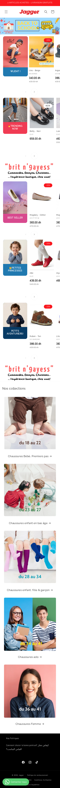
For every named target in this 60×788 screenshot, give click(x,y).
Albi (31, 273)
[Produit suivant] (34, 91)
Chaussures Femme (28, 723)
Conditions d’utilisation (43, 780)
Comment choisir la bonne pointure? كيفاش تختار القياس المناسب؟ (27, 747)
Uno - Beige (34, 70)
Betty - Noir (35, 131)
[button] (6, 11)
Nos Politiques (12, 738)
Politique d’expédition (31, 785)
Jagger (21, 775)
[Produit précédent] (25, 91)
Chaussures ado (28, 656)
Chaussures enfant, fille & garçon (28, 590)
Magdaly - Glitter (38, 215)
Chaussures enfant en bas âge (28, 523)
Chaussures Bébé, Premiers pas (28, 456)
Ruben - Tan (35, 336)
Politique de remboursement (37, 775)
